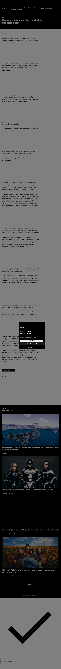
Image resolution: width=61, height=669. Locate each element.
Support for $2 (31, 340)
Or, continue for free (32, 347)
